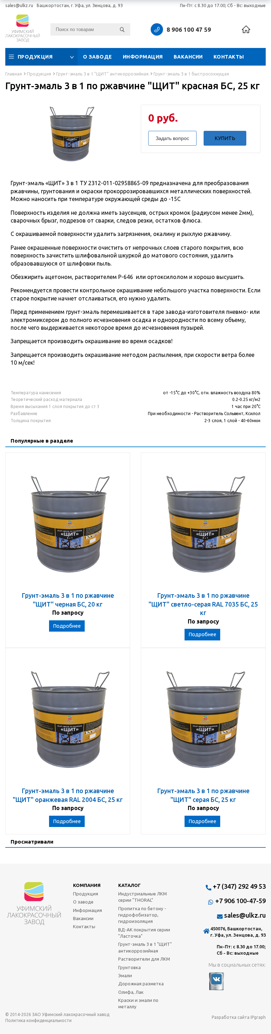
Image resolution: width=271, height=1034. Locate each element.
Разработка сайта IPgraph (239, 1017)
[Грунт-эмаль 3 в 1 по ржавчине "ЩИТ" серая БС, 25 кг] (203, 721)
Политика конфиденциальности (38, 1020)
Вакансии (188, 57)
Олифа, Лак (131, 992)
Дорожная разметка (141, 983)
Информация (143, 57)
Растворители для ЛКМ (144, 958)
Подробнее (67, 626)
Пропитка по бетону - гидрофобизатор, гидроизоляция (142, 915)
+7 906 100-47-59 (240, 900)
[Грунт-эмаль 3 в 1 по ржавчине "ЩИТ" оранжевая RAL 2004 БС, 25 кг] (68, 721)
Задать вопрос (172, 138)
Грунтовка (129, 967)
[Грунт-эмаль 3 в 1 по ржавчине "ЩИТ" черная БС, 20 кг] (68, 525)
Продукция (35, 57)
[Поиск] (122, 29)
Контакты (228, 57)
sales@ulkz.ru (19, 5)
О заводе (97, 57)
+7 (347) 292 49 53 (239, 886)
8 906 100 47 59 (189, 29)
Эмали (125, 975)
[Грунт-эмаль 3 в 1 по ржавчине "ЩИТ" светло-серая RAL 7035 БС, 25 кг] (203, 525)
